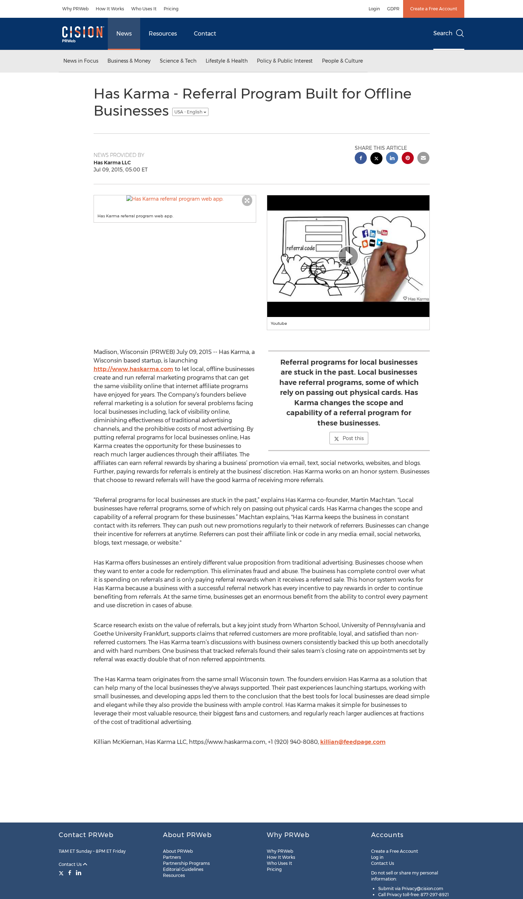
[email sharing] (423, 159)
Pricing (171, 8)
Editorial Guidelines (183, 869)
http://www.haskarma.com (133, 369)
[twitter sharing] (376, 159)
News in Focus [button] (80, 61)
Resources (163, 33)
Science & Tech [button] (178, 61)
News (124, 33)
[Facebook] (70, 872)
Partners (172, 857)
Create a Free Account (433, 8)
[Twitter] (62, 872)
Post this (353, 438)
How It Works (110, 8)
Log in (377, 857)
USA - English (189, 112)
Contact (205, 33)
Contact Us (71, 864)
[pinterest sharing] (408, 159)
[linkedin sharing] (392, 159)
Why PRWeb (75, 8)
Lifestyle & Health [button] (227, 61)
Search (443, 33)
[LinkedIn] (78, 872)
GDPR (393, 8)
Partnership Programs (186, 863)
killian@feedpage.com (353, 742)
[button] (175, 198)
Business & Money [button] (128, 61)
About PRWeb (178, 851)
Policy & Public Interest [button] (285, 61)
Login (374, 8)
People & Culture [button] (342, 61)
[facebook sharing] (361, 159)
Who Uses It (144, 8)
